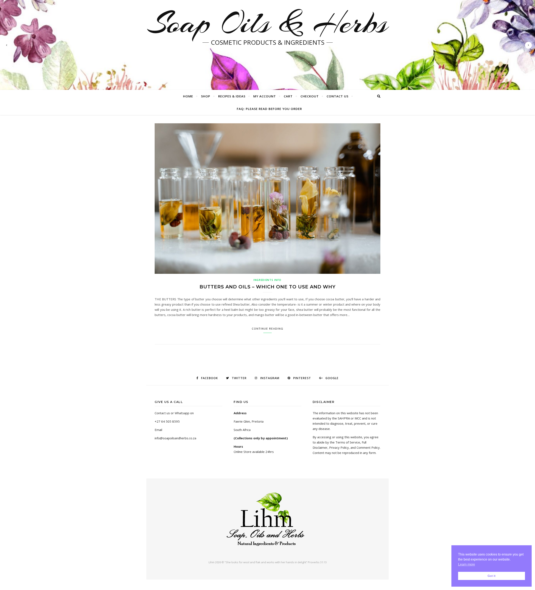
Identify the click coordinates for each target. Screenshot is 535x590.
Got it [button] (492, 575)
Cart (288, 96)
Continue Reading (267, 328)
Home (188, 96)
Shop (205, 96)
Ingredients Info (267, 280)
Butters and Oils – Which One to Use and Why (268, 287)
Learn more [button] (466, 564)
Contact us (337, 96)
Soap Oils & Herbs (267, 23)
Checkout (310, 96)
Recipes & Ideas (231, 96)
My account (264, 96)
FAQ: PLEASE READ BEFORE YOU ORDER (269, 109)
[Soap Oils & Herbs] (267, 521)
